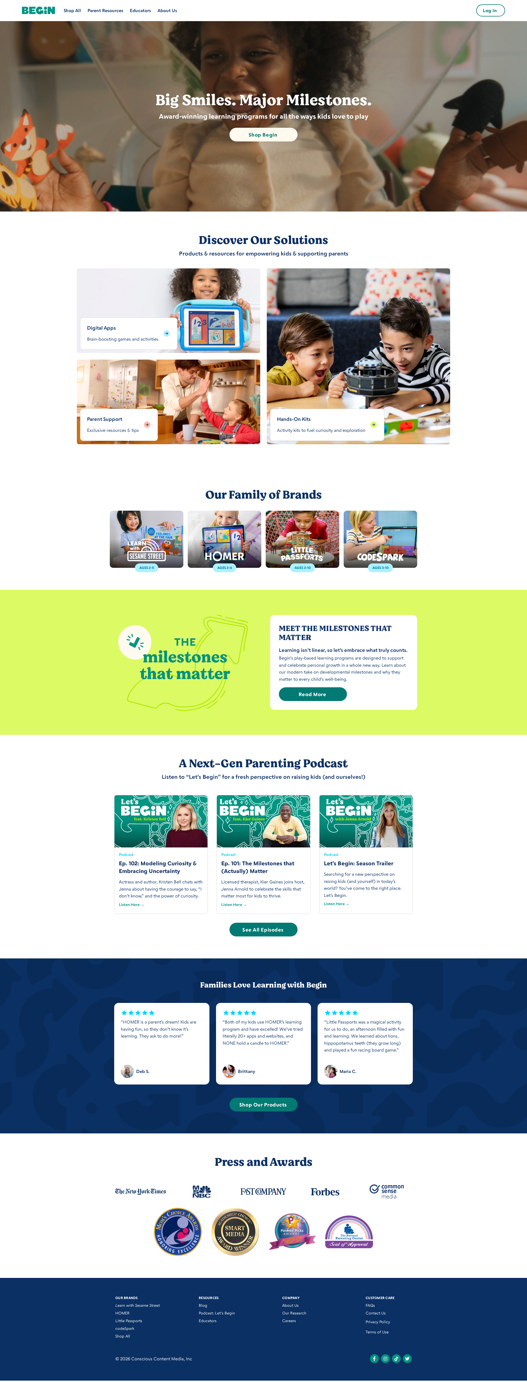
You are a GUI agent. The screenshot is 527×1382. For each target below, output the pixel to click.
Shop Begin (263, 135)
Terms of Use (377, 1332)
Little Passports (128, 1320)
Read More (312, 694)
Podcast (126, 854)
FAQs (370, 1305)
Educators (140, 10)
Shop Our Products (263, 1105)
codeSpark (124, 1328)
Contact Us (376, 1313)
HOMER (122, 1313)
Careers (289, 1320)
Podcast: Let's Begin (217, 1313)
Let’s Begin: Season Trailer (358, 863)
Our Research (294, 1313)
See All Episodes (263, 930)
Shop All (72, 10)
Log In (490, 10)
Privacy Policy (378, 1321)
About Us (167, 10)
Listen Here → (131, 904)
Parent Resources (105, 10)
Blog (203, 1305)
